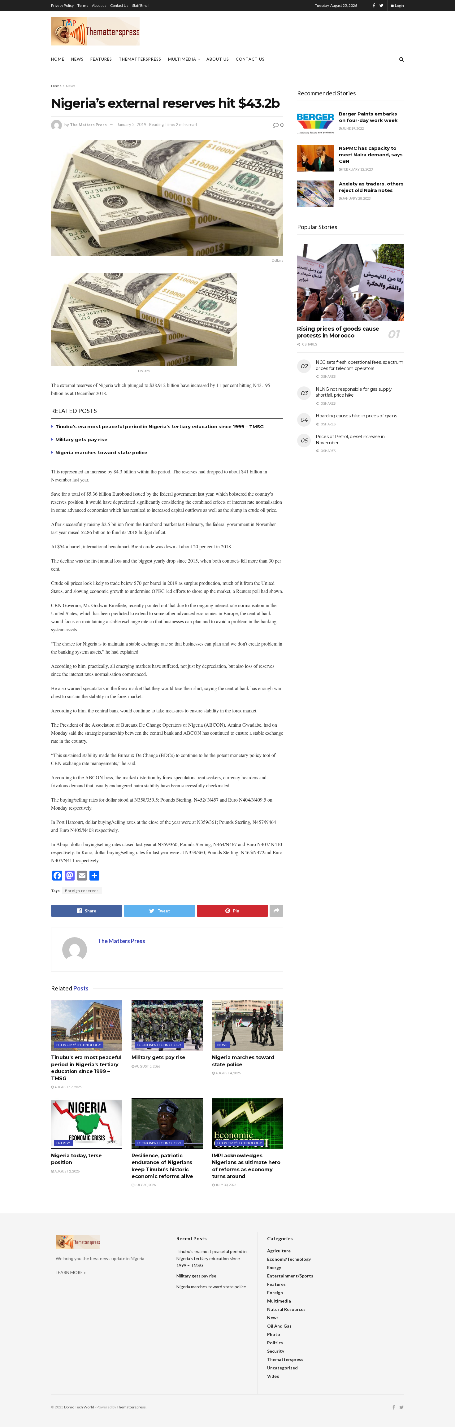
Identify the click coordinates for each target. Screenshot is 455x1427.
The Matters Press (88, 124)
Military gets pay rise (81, 439)
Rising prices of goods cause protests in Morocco (338, 332)
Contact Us (119, 5)
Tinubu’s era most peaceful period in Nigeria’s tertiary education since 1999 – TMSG (159, 426)
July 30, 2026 (145, 1185)
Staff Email (141, 5)
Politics (275, 1342)
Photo (273, 1334)
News (77, 59)
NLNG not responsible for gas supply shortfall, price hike (354, 392)
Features (101, 59)
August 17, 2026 (67, 1087)
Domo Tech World (79, 1407)
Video (273, 1376)
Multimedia (182, 59)
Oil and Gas (279, 1326)
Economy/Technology (78, 1045)
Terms (82, 5)
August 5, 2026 (147, 1066)
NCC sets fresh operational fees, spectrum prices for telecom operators (359, 365)
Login (399, 5)
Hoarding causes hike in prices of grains (356, 416)
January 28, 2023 (356, 198)
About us (99, 5)
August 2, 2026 (67, 1171)
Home (57, 59)
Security (275, 1351)
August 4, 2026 (227, 1073)
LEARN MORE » (71, 1272)
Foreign (275, 1292)
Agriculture (279, 1250)
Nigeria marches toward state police (101, 452)
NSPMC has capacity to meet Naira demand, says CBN (371, 154)
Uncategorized (282, 1367)
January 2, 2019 (131, 124)
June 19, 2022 (353, 128)
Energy (63, 1143)
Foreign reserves (82, 890)
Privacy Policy (62, 5)
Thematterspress (140, 59)
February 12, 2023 (357, 169)
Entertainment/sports (290, 1275)
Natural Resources (286, 1309)
